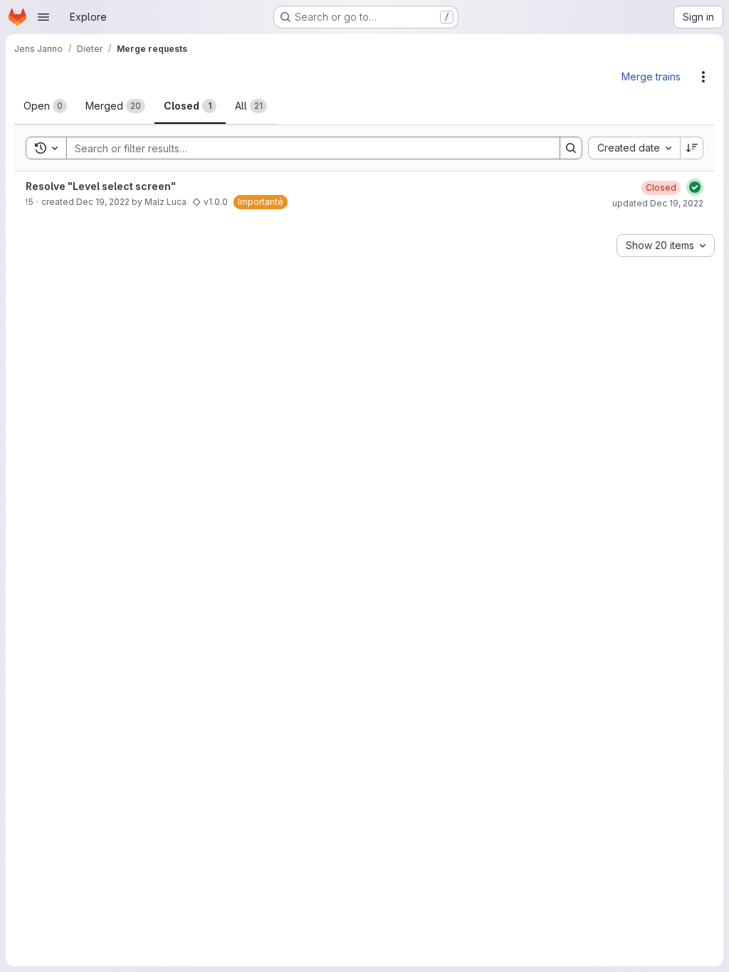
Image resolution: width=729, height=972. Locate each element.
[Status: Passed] (694, 187)
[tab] (45, 106)
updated (657, 203)
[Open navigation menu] (43, 17)
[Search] (571, 148)
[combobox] (634, 148)
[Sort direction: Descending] (692, 148)
